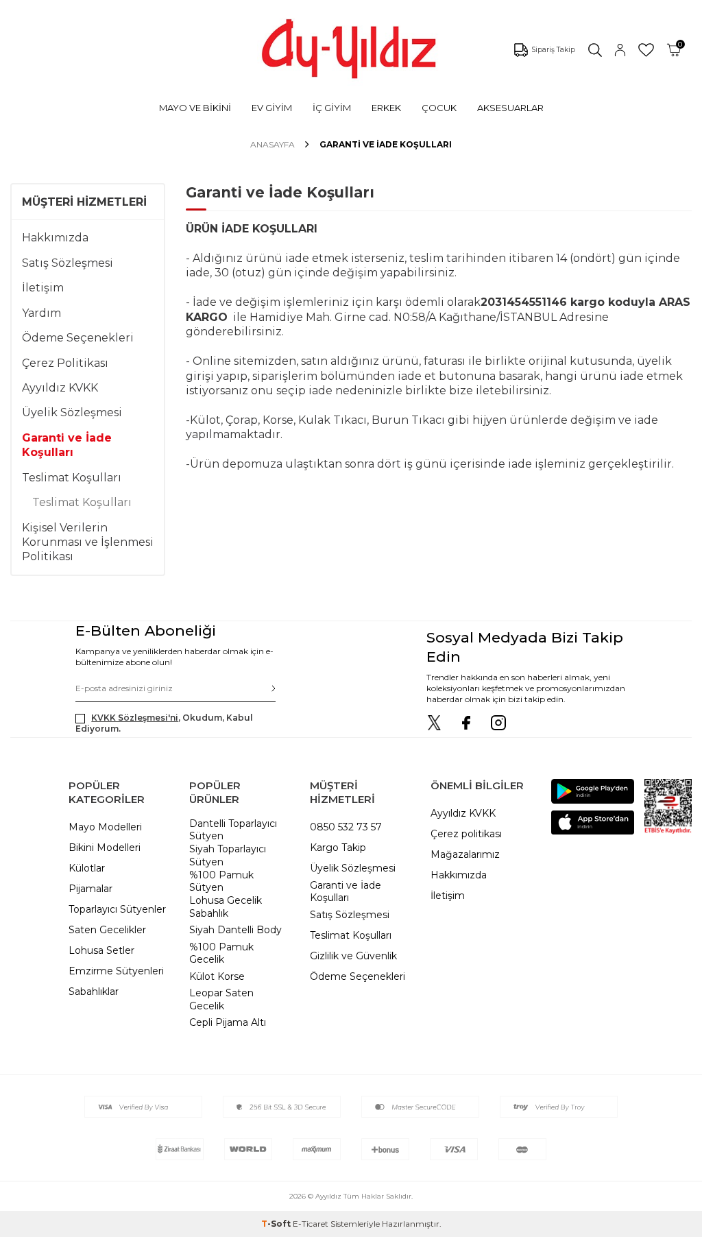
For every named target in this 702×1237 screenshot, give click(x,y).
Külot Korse (217, 976)
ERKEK (386, 107)
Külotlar (87, 868)
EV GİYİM (272, 107)
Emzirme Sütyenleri (116, 971)
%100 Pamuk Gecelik (221, 953)
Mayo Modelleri (105, 827)
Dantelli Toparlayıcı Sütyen (233, 830)
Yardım (41, 313)
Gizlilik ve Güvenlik (353, 956)
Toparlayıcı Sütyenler (117, 909)
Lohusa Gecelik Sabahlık (225, 907)
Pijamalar (90, 888)
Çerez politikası (466, 834)
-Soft (277, 1223)
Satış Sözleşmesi (67, 262)
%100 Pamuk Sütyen (221, 881)
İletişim (43, 287)
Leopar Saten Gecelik (221, 999)
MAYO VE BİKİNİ (195, 107)
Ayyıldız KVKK (60, 387)
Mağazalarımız (465, 854)
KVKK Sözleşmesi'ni (134, 717)
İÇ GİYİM (332, 107)
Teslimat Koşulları (71, 477)
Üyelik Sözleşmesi (72, 412)
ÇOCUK (439, 107)
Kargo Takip (338, 847)
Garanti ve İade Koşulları (67, 445)
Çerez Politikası (65, 363)
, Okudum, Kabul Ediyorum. (164, 723)
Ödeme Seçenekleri (78, 337)
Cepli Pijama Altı (227, 1022)
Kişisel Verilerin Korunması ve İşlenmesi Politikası (88, 542)
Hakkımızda (55, 237)
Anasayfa (272, 144)
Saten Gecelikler (107, 930)
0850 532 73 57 (346, 827)
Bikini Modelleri (105, 847)
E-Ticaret (310, 1223)
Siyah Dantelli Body (235, 930)
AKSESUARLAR (510, 107)
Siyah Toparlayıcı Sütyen (227, 855)
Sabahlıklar (94, 991)
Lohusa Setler (101, 950)
